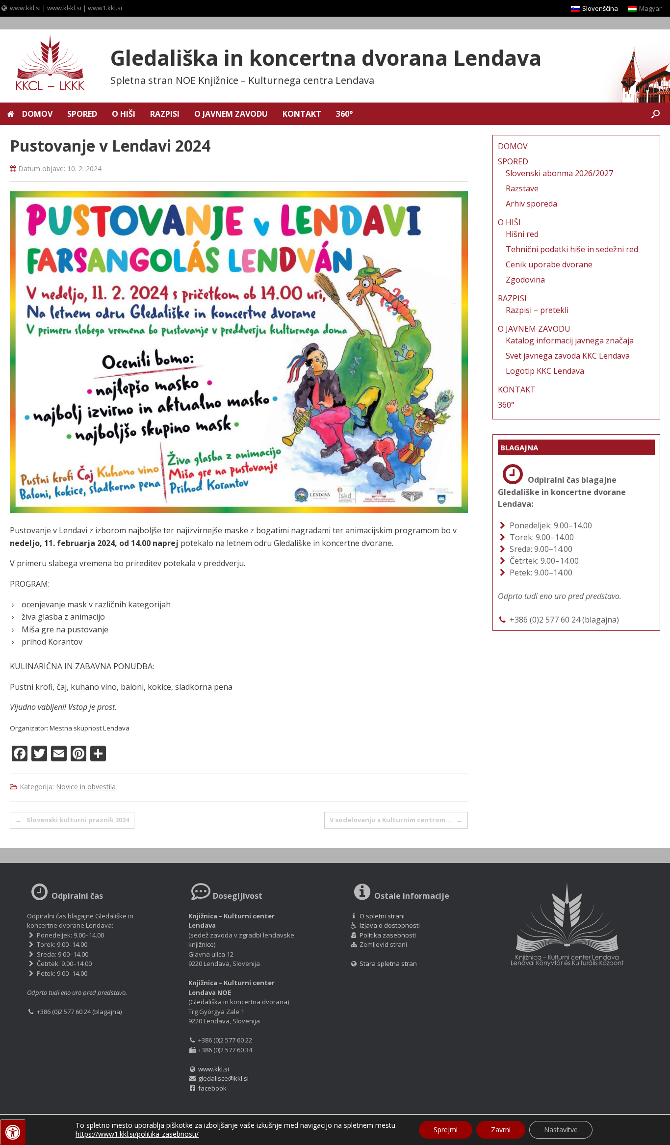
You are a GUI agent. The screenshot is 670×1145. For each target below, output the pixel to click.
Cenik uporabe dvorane (549, 264)
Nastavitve (561, 1129)
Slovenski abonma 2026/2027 (559, 173)
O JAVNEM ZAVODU (231, 113)
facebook (212, 1088)
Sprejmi (446, 1129)
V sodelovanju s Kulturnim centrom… (396, 819)
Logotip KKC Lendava (545, 370)
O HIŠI (123, 113)
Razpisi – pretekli (537, 310)
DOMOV (37, 113)
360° (344, 113)
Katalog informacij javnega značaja (570, 340)
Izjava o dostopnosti (390, 925)
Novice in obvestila (86, 786)
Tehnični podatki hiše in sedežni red (572, 249)
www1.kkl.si (105, 7)
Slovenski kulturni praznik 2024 (72, 819)
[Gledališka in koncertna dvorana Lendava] (44, 63)
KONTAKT (302, 113)
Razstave (522, 188)
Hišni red (522, 234)
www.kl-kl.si (64, 7)
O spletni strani (382, 915)
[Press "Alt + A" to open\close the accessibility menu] (13, 1132)
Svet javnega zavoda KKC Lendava (568, 355)
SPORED (82, 113)
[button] (655, 114)
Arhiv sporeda (531, 203)
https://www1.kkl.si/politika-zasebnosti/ (137, 1134)
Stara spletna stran (387, 963)
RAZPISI (165, 113)
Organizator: (29, 728)
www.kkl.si (25, 7)
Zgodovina (525, 279)
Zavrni (501, 1129)
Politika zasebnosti (388, 935)
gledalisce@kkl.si (223, 1078)
